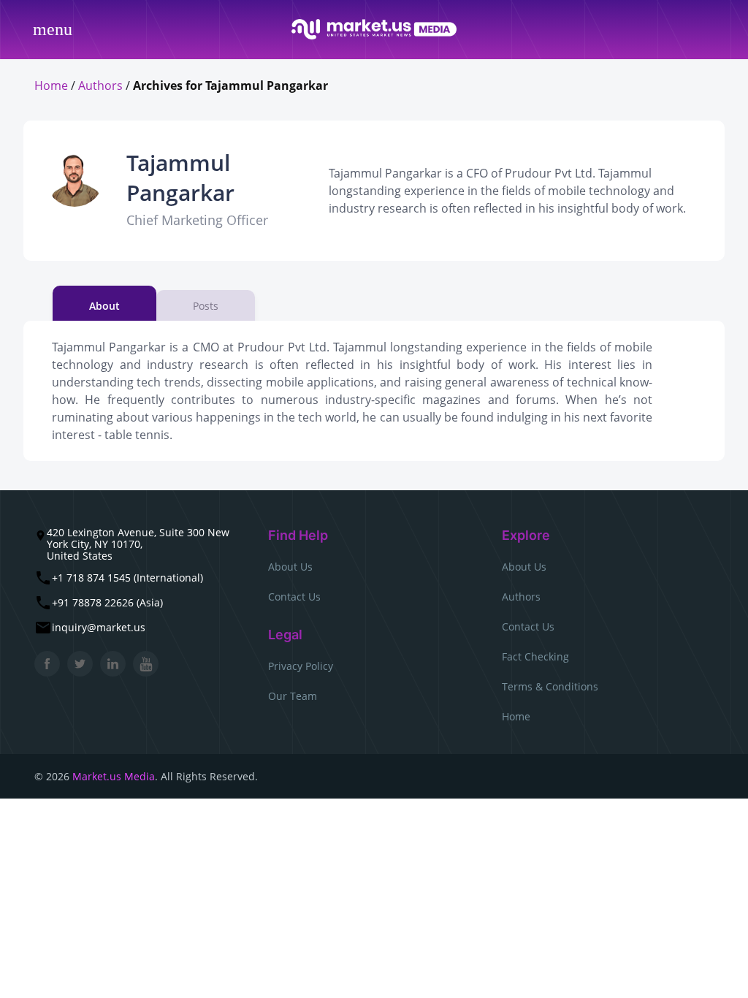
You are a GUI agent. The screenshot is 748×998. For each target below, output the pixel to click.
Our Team (292, 696)
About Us (290, 567)
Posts (205, 306)
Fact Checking (535, 656)
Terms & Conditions (550, 686)
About (104, 306)
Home (51, 85)
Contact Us (294, 596)
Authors (100, 85)
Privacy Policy (300, 666)
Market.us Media (113, 776)
